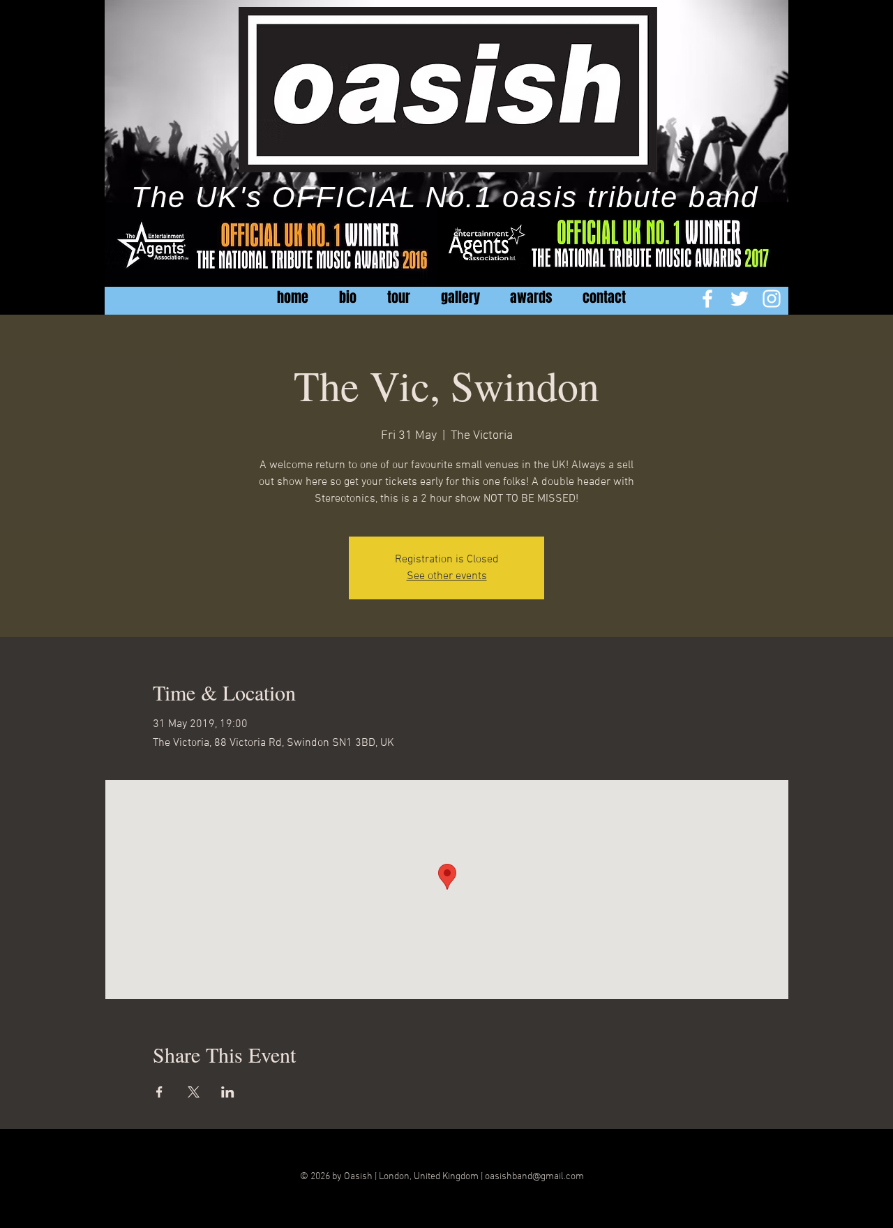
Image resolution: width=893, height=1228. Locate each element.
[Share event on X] (193, 1092)
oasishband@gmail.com (534, 1177)
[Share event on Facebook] (159, 1092)
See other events (447, 576)
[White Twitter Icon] (739, 298)
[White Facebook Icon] (707, 298)
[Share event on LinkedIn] (227, 1092)
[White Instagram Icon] (771, 298)
